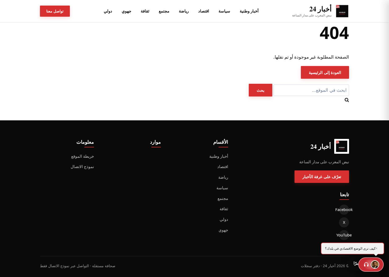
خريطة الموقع (82, 156)
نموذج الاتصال (82, 166)
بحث (260, 90)
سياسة (224, 11)
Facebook (344, 209)
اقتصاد (203, 11)
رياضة (184, 11)
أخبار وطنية (249, 11)
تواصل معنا (55, 11)
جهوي (126, 11)
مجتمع (164, 11)
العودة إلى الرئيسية (325, 72)
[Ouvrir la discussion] (371, 264)
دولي (108, 11)
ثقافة (145, 11)
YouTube (344, 235)
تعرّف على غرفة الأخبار (321, 176)
